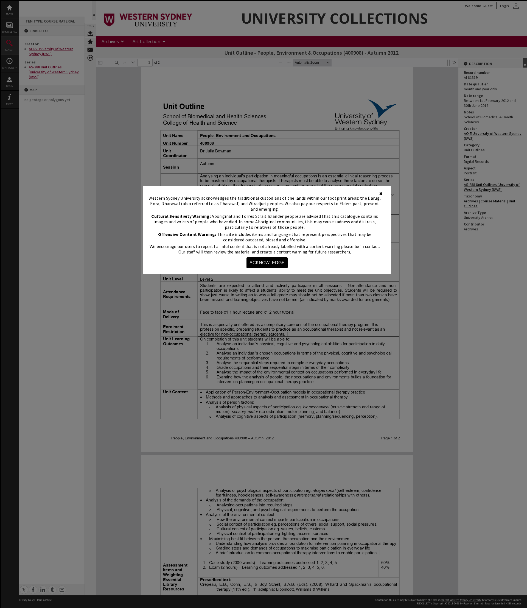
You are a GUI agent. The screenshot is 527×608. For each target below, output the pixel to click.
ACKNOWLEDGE (267, 262)
